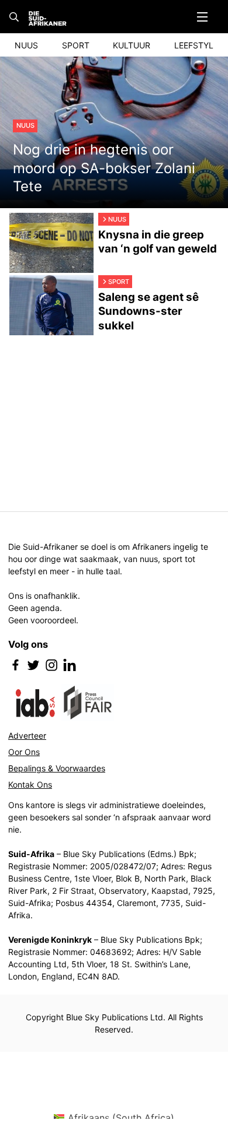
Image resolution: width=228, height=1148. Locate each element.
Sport (75, 45)
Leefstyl (193, 45)
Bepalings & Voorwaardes (56, 768)
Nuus (26, 45)
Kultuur (131, 45)
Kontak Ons (30, 784)
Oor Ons (24, 752)
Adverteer (27, 735)
